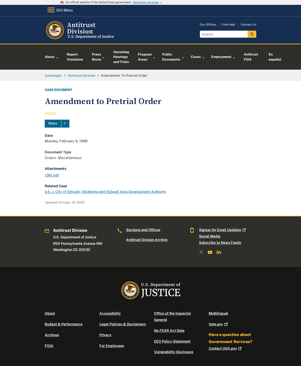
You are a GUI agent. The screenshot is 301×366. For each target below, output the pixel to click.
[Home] (80, 38)
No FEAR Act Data (169, 331)
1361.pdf (52, 175)
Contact (223, 348)
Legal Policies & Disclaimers (122, 324)
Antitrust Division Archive (146, 240)
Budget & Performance (63, 324)
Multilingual (218, 313)
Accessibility (110, 313)
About (50, 313)
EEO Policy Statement (172, 341)
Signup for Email (220, 230)
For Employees (111, 346)
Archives (52, 335)
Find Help (228, 24)
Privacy (105, 335)
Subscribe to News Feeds (220, 243)
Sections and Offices (143, 230)
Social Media (209, 236)
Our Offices (208, 24)
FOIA (49, 346)
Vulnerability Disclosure (173, 352)
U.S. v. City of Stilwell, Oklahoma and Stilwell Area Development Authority (105, 192)
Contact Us (248, 24)
